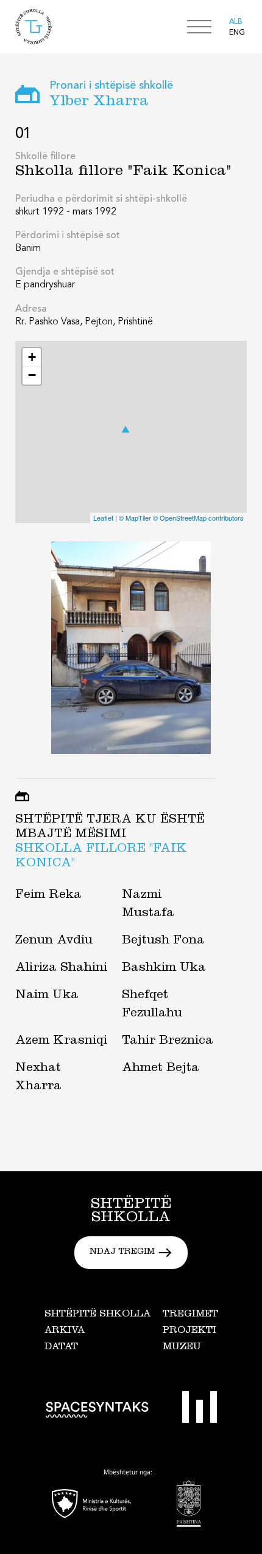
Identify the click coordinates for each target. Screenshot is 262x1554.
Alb (236, 22)
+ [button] (32, 357)
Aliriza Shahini (61, 969)
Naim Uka (47, 996)
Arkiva (64, 1331)
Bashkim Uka (164, 969)
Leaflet (103, 517)
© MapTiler (135, 517)
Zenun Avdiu (54, 942)
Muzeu (182, 1347)
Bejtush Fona (163, 942)
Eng (237, 32)
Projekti (189, 1331)
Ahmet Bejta (160, 1069)
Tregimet (190, 1315)
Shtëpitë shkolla (97, 1315)
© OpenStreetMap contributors (198, 517)
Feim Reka (48, 896)
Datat (61, 1347)
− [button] (32, 375)
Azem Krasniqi (61, 1042)
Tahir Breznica (167, 1042)
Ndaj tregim (122, 1252)
